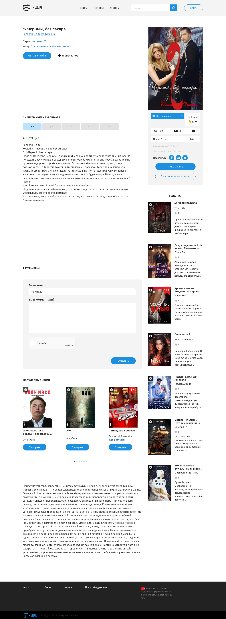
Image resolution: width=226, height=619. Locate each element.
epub (51, 126)
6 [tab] (86, 461)
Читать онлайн (37, 55)
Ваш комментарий (42, 299)
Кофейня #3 (39, 41)
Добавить (123, 360)
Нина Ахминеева (183, 339)
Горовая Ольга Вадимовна (39, 34)
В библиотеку (70, 55)
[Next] (137, 407)
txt (109, 126)
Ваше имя (36, 285)
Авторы (99, 7)
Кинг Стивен (72, 438)
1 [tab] (74, 461)
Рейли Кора (180, 295)
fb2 (32, 126)
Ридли (37, 7)
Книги (83, 7)
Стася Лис (180, 252)
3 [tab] (79, 461)
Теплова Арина (182, 383)
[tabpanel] (37, 418)
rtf (71, 126)
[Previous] (23, 407)
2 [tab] (76, 461)
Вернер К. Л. (181, 427)
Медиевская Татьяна (186, 472)
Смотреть (34, 447)
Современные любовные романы (51, 46)
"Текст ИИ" (180, 208)
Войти (193, 8)
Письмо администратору (175, 176)
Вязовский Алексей (119, 436)
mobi (90, 126)
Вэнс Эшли (29, 439)
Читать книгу (175, 166)
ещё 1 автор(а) (117, 440)
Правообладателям (96, 587)
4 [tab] (81, 461)
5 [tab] (84, 461)
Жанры (114, 7)
